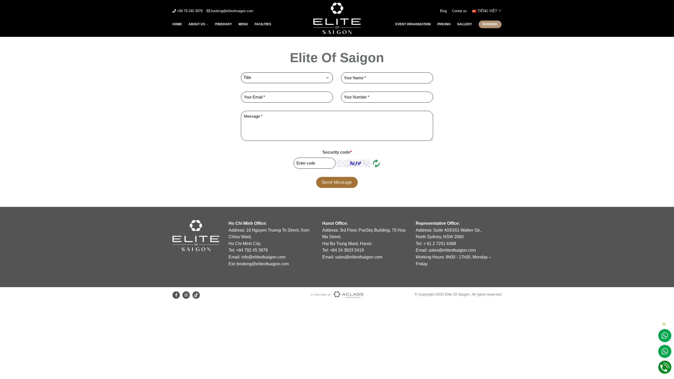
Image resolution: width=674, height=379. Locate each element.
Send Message (337, 182)
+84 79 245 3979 (189, 11)
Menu (243, 24)
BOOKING (490, 24)
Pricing (443, 24)
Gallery (464, 24)
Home (177, 24)
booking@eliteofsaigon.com (231, 11)
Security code (337, 152)
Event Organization (413, 24)
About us (197, 24)
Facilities (263, 24)
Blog (443, 11)
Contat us (459, 11)
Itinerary (223, 24)
